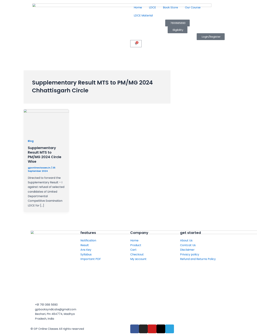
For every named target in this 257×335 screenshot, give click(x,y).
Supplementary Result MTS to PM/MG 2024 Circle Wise (44, 154)
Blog (31, 141)
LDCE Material (143, 15)
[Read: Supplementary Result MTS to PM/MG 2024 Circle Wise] (46, 122)
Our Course (193, 7)
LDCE (152, 7)
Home (138, 7)
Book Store (170, 7)
